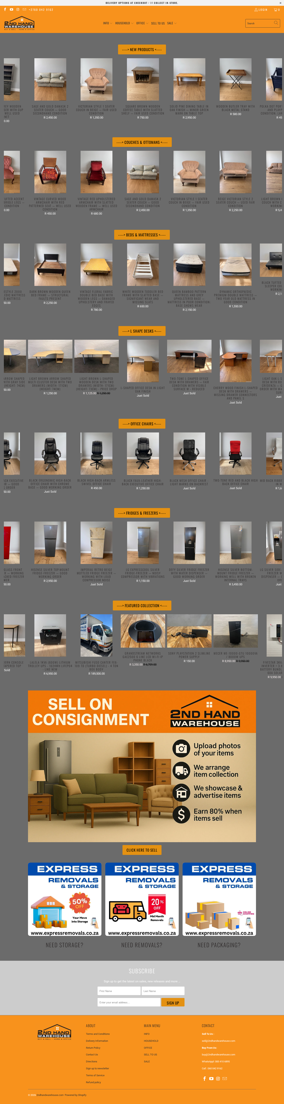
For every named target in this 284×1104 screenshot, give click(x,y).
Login (263, 10)
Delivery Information (97, 1040)
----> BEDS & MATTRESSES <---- (142, 234)
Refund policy (93, 1082)
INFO (147, 1033)
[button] (108, 23)
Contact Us (92, 1054)
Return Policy (93, 1047)
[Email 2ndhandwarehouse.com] (24, 10)
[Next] (275, 90)
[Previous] (11, 90)
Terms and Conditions (98, 1033)
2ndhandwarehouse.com (50, 1095)
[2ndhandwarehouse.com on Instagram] (18, 10)
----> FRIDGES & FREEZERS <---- (142, 513)
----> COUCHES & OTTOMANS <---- (142, 142)
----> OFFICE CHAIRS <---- (142, 423)
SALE (147, 1061)
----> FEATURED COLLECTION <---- (142, 605)
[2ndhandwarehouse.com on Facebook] (5, 10)
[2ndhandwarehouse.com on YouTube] (11, 10)
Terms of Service (95, 1075)
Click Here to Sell (142, 850)
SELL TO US (150, 1054)
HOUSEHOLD (151, 1040)
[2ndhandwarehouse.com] (19, 23)
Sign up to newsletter (97, 1068)
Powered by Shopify (75, 1095)
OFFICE (148, 1047)
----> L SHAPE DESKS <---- (142, 331)
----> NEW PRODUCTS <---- (142, 49)
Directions (91, 1061)
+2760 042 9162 (41, 10)
